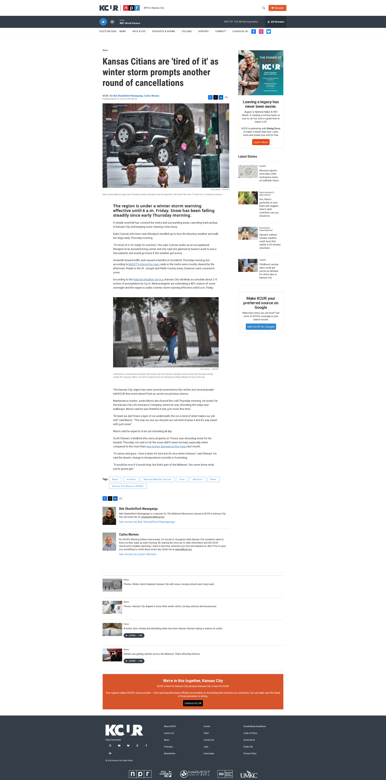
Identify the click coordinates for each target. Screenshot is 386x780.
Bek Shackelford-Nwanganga (128, 95)
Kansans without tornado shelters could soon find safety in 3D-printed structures (269, 241)
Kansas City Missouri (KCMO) (128, 486)
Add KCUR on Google (261, 326)
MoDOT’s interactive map (143, 264)
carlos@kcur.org (183, 549)
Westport (198, 479)
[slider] (117, 21)
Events (207, 726)
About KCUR (170, 726)
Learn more (261, 142)
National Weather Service (148, 279)
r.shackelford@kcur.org (152, 517)
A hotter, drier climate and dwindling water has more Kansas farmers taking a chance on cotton (173, 628)
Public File (248, 747)
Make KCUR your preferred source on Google (260, 303)
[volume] (112, 22)
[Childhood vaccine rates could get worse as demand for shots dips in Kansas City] (248, 265)
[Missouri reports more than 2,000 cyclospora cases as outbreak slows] (248, 171)
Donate (278, 7)
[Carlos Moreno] (109, 542)
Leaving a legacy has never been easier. (261, 104)
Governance (249, 740)
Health (262, 166)
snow (182, 479)
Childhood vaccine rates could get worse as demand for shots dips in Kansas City (268, 271)
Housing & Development (266, 229)
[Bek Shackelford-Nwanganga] (109, 516)
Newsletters (170, 753)
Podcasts (168, 747)
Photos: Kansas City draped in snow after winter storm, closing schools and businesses (170, 606)
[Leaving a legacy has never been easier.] (260, 72)
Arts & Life (139, 31)
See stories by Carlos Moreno (137, 554)
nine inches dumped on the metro (166, 446)
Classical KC (240, 31)
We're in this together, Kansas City (193, 680)
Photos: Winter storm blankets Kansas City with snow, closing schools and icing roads (169, 584)
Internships (209, 753)
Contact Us (209, 740)
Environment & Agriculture (266, 193)
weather (131, 479)
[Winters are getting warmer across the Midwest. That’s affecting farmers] (112, 654)
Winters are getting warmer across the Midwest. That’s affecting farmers (162, 654)
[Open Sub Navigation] (128, 31)
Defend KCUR (193, 703)
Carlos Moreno (151, 95)
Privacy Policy (250, 753)
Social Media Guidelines (255, 726)
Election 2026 (108, 31)
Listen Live (169, 733)
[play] (103, 22)
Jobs (206, 747)
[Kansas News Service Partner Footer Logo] (225, 774)
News (122, 31)
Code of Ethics (250, 733)
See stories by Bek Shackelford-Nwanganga (147, 522)
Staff (206, 733)
